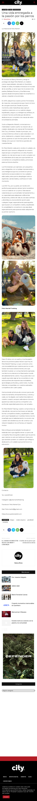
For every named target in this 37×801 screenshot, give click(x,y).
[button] (3, 2)
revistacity (5, 522)
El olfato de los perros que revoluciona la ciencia (27, 541)
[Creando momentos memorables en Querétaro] (6, 605)
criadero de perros (21, 520)
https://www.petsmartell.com (12, 514)
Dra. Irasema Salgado (19, 577)
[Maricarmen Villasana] (6, 614)
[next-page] (6, 629)
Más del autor (25, 572)
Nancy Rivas (7, 19)
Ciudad (10, 9)
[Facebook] (9, 23)
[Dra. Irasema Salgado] (6, 579)
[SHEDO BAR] (6, 588)
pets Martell (30, 520)
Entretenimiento (16, 9)
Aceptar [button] (6, 797)
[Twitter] (13, 23)
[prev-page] (3, 629)
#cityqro (12, 520)
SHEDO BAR (16, 586)
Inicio (3, 7)
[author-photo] (18, 560)
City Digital (9, 7)
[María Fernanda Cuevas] (6, 597)
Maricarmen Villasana (19, 612)
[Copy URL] (21, 23)
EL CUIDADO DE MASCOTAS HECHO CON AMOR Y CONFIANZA (10, 542)
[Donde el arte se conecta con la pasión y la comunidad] (6, 623)
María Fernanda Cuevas (19, 595)
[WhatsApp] (17, 23)
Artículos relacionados (14, 572)
